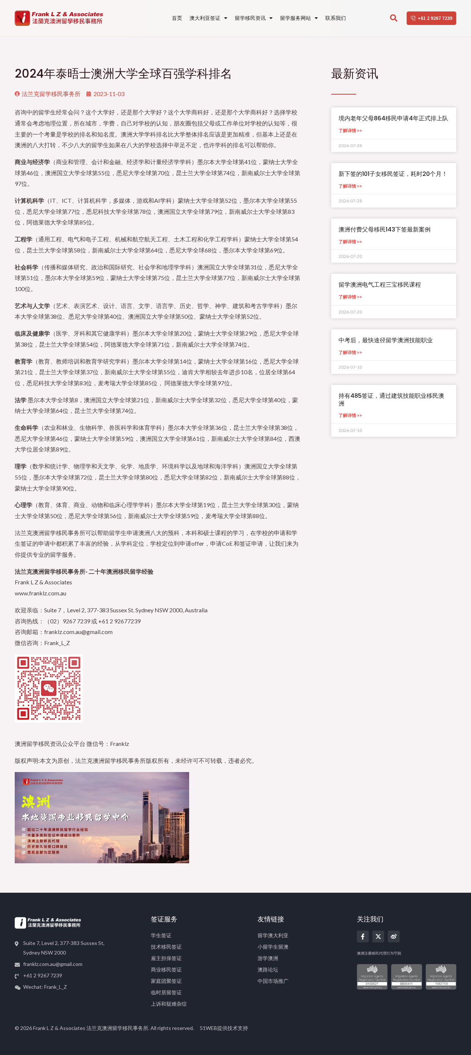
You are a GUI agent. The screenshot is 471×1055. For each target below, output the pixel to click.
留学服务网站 (295, 18)
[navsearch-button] (393, 18)
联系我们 (335, 18)
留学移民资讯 (250, 18)
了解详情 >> (350, 130)
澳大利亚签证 (205, 18)
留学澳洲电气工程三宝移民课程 (380, 284)
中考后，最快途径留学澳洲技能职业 (386, 340)
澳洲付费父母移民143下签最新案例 (385, 229)
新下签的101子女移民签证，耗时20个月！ (393, 174)
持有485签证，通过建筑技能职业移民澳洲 (391, 400)
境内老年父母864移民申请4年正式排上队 (393, 118)
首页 (177, 18)
